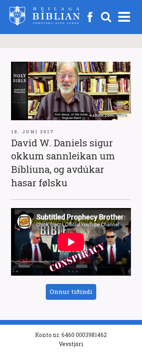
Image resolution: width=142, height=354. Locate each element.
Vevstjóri (71, 344)
